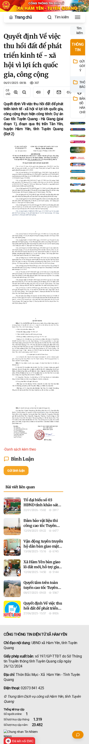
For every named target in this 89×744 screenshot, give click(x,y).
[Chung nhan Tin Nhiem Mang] (44, 734)
